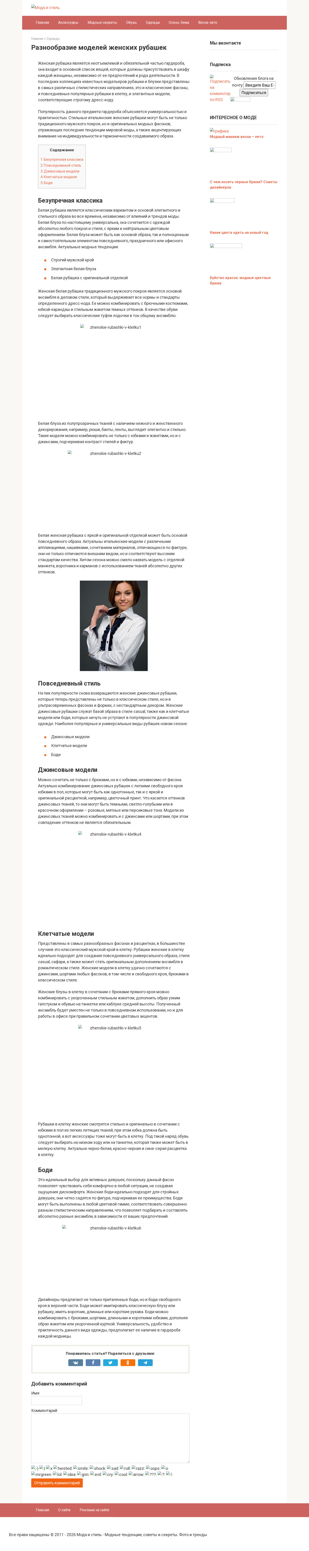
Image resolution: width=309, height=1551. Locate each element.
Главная (42, 22)
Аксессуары (68, 22)
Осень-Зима (179, 22)
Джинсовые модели (59, 171)
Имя (35, 1393)
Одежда (153, 22)
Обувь (131, 22)
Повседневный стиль (60, 165)
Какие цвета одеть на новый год (239, 232)
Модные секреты (102, 22)
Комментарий (44, 1410)
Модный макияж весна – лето (237, 137)
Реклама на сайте (94, 1510)
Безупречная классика (61, 159)
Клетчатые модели (58, 177)
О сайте (64, 1510)
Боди (46, 182)
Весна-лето (207, 22)
